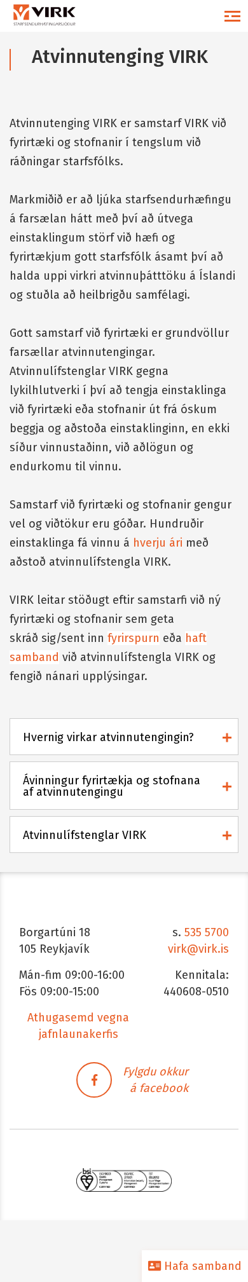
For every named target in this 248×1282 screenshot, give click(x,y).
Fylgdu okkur (155, 1072)
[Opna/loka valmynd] (232, 16)
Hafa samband (201, 1266)
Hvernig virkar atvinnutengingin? (108, 737)
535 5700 (206, 932)
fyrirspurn (133, 638)
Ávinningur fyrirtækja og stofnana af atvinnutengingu (111, 786)
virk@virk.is (198, 949)
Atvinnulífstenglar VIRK (84, 835)
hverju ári (158, 543)
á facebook (159, 1088)
